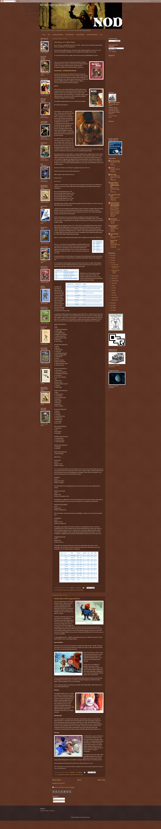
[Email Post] (83, 587)
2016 (111, 257)
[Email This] (87, 588)
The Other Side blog (115, 161)
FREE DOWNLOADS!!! (92, 34)
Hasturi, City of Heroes (115, 236)
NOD (49, 34)
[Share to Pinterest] (94, 588)
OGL (101, 34)
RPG (77, 590)
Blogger (88, 817)
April (113, 292)
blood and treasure (62, 590)
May (113, 290)
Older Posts (101, 780)
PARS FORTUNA (80, 34)
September (114, 280)
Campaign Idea (61, 774)
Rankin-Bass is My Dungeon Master (67, 598)
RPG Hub (80, 590)
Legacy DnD (72, 590)
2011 (111, 307)
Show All (118, 249)
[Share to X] (90, 588)
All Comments (57, 801)
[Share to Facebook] (92, 588)
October (114, 278)
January (113, 300)
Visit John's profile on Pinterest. (47, 810)
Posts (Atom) (62, 783)
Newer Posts (56, 780)
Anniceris (112, 167)
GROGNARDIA (113, 219)
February (114, 297)
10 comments (79, 772)
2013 (111, 303)
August (113, 283)
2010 (111, 310)
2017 (111, 255)
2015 (111, 260)
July (113, 285)
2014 (111, 262)
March (113, 295)
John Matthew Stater (115, 102)
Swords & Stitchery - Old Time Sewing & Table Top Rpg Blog (115, 204)
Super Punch (113, 174)
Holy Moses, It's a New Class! (64, 42)
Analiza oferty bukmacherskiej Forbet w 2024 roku (115, 245)
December (114, 264)
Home (43, 34)
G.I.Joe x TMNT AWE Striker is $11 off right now (115, 177)
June (113, 287)
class (68, 590)
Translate (114, 51)
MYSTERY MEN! (69, 34)
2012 (111, 305)
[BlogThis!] (89, 588)
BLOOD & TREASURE (57, 34)
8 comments (78, 587)
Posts (55, 798)
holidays (67, 774)
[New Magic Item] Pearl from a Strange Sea (114, 189)
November (114, 275)
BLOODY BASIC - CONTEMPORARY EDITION (65, 70)
